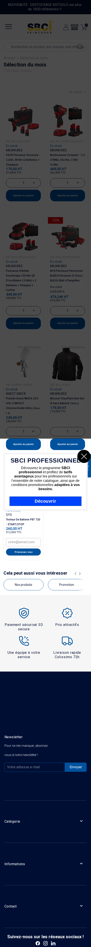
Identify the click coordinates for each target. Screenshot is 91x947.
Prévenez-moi (23, 552)
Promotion (66, 584)
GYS (9, 514)
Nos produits (23, 584)
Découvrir (45, 501)
